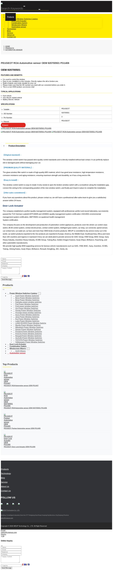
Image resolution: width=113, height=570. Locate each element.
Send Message (6, 279)
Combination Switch (19, 23)
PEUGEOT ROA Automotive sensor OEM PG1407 (21, 385)
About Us (5, 486)
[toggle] (24, 6)
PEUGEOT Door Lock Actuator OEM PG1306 (19, 447)
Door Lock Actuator (18, 21)
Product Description (16, 146)
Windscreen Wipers (19, 25)
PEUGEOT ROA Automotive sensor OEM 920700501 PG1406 (25, 408)
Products (10, 17)
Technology (6, 473)
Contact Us (11, 37)
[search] (39, 9)
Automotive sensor (18, 27)
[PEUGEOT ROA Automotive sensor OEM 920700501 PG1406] (26, 128)
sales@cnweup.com (7, 518)
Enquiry (5, 125)
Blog (3, 478)
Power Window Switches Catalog (24, 19)
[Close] (2, 545)
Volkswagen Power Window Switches (30, 342)
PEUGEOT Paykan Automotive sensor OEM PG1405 (22, 428)
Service (4, 482)
